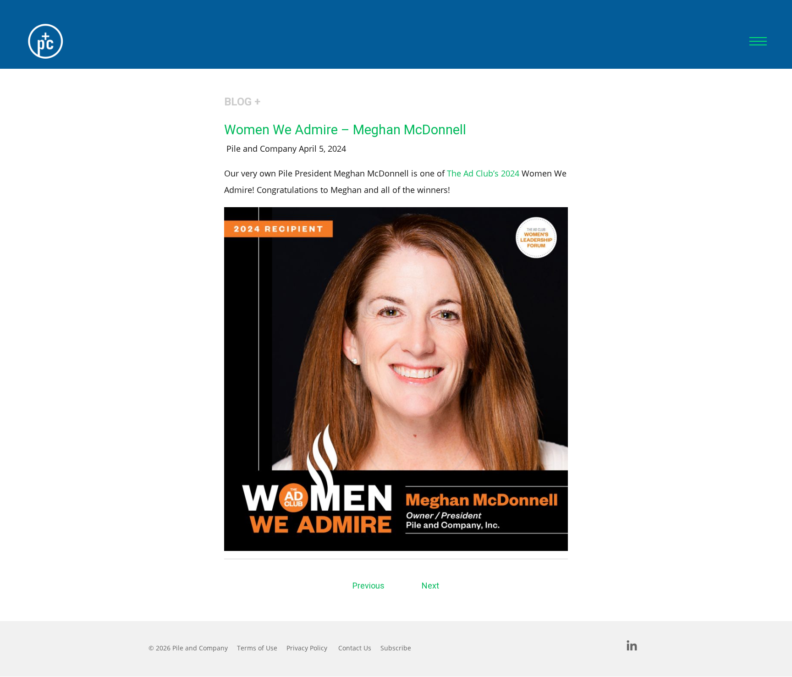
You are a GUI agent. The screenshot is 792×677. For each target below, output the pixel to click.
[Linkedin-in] (632, 646)
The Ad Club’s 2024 (483, 173)
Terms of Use (257, 648)
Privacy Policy (306, 648)
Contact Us (354, 648)
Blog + (242, 101)
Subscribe (395, 648)
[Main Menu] (758, 41)
